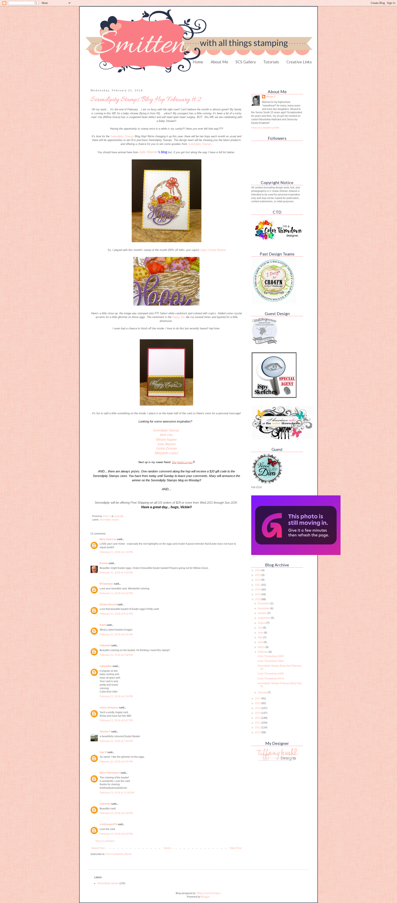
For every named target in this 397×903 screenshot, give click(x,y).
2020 (258, 589)
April (261, 642)
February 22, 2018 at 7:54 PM (116, 741)
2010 (258, 732)
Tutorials (271, 61)
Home (198, 61)
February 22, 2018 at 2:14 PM (116, 696)
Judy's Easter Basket (213, 250)
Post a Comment (105, 841)
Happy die (178, 317)
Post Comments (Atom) (119, 854)
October (262, 613)
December (264, 603)
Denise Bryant (108, 604)
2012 (258, 722)
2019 (258, 594)
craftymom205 (108, 824)
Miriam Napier (166, 439)
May (260, 637)
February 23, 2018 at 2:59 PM (116, 813)
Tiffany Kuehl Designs (208, 893)
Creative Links (299, 61)
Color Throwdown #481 (270, 661)
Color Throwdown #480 (270, 673)
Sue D (103, 752)
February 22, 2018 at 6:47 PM (116, 720)
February (263, 651)
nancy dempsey (109, 707)
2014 (258, 713)
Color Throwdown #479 (270, 678)
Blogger (205, 896)
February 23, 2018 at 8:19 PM (116, 833)
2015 (258, 708)
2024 (258, 570)
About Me (219, 61)
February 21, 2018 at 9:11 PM (116, 613)
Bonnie (104, 563)
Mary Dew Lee (108, 539)
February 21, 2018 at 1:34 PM (116, 552)
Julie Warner (148, 152)
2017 (258, 698)
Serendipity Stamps (122, 136)
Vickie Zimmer (166, 448)
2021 (258, 584)
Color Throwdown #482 (270, 656)
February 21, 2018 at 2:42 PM (116, 572)
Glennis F (105, 731)
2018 (258, 599)
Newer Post (97, 848)
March (261, 647)
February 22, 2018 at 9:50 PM (116, 761)
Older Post (236, 848)
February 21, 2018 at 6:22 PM (116, 593)
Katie (103, 625)
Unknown (105, 645)
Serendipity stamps (109, 519)
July (260, 627)
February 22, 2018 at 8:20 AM (116, 634)
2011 (258, 727)
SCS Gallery (246, 61)
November (264, 608)
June (261, 632)
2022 (258, 579)
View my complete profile (265, 127)
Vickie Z (270, 96)
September (264, 617)
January (263, 692)
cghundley (106, 666)
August (262, 622)
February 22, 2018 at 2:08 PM (116, 655)
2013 (258, 717)
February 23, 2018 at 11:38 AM (117, 792)
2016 (258, 703)
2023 (258, 575)
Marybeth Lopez (166, 453)
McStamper (106, 583)
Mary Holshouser (110, 772)
